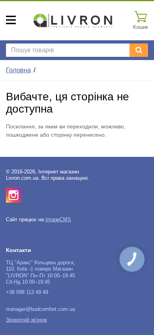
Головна (18, 70)
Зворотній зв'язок (26, 320)
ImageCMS (58, 219)
